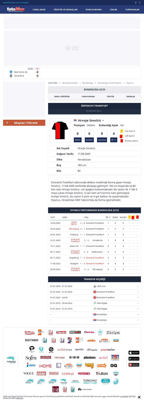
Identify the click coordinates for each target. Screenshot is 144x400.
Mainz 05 (74, 246)
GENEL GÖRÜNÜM (61, 96)
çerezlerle (124, 396)
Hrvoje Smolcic (90, 120)
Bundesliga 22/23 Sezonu (110, 82)
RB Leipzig (74, 228)
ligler (113, 9)
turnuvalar (132, 9)
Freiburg (74, 234)
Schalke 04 (98, 240)
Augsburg (74, 257)
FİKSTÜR (110, 96)
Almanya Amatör (70, 82)
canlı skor (39, 9)
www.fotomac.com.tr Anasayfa (16, 2)
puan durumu (94, 9)
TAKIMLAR (130, 96)
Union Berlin (74, 223)
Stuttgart (74, 263)
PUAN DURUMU (88, 96)
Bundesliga (87, 82)
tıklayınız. (19, 398)
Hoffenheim (97, 252)
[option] (24, 73)
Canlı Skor (16, 9)
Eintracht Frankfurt (95, 223)
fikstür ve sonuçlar (65, 9)
